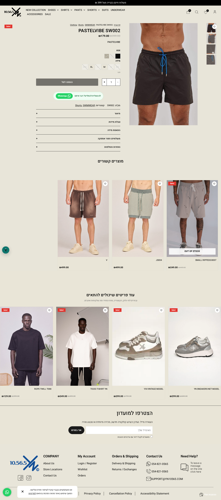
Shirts (65, 10)
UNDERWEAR (118, 10)
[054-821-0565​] (148, 471)
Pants (78, 10)
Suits (105, 10)
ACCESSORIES (35, 14)
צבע (118, 50)
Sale (48, 14)
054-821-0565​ (160, 472)
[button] (215, 12)
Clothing (73, 25)
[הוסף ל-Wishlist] (214, 26)
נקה (119, 72)
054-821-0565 (160, 464)
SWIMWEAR (90, 25)
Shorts (92, 10)
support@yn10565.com (167, 479)
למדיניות (32, 493)
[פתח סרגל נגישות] (5, 250)
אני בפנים (76, 430)
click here (195, 471)
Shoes (52, 10)
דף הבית (117, 25)
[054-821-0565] (148, 464)
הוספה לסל (67, 82)
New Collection (36, 10)
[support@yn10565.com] (148, 479)
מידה (117, 60)
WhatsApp (62, 95)
